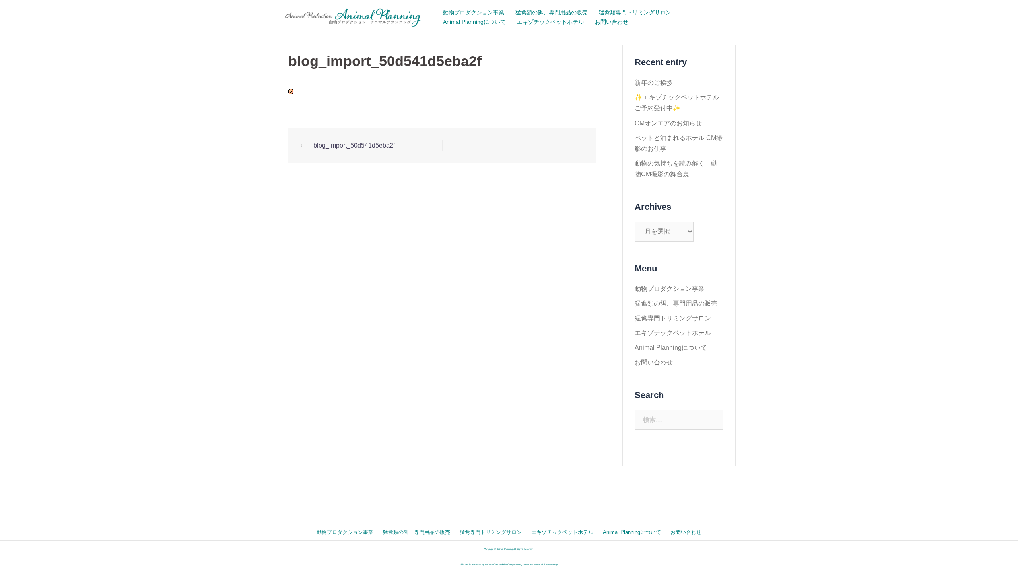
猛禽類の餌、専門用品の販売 (551, 12)
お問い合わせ (611, 22)
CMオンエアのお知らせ (668, 123)
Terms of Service (543, 564)
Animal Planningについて (474, 22)
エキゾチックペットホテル (550, 22)
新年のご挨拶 (654, 82)
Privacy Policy (522, 564)
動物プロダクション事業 (473, 12)
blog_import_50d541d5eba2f (354, 145)
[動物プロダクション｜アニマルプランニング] (353, 17)
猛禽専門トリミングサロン (673, 318)
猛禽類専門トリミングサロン (635, 12)
